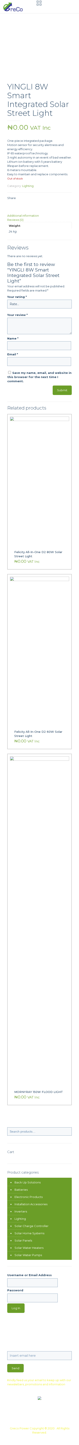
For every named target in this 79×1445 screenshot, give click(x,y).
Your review (17, 315)
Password (15, 1290)
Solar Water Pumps (28, 1255)
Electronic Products (28, 1197)
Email (12, 354)
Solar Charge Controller (31, 1226)
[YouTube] (42, 1439)
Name (12, 338)
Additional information (23, 215)
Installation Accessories (30, 1204)
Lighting (28, 186)
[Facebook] (30, 1439)
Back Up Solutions (27, 1182)
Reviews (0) (15, 219)
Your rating (17, 297)
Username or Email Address (29, 1275)
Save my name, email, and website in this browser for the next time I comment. (39, 377)
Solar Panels (23, 1240)
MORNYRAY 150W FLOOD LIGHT (38, 1092)
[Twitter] (36, 1439)
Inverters (20, 1211)
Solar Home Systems (29, 1233)
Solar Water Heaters (28, 1247)
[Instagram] (48, 1439)
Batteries (21, 1189)
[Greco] (13, 6)
